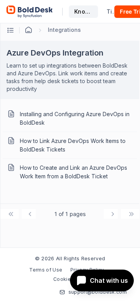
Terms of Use (45, 270)
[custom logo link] (29, 11)
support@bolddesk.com (97, 292)
